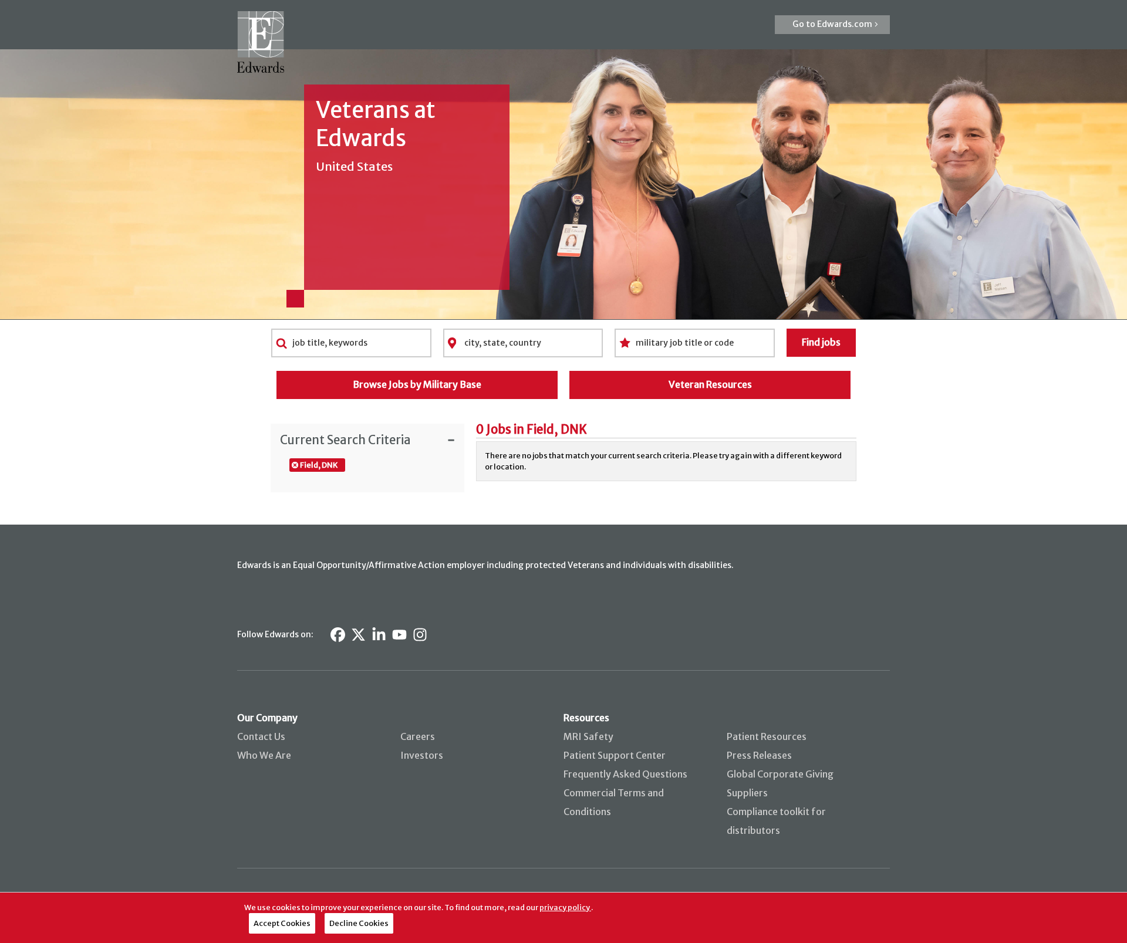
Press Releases (759, 755)
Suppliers (747, 793)
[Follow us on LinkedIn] (379, 634)
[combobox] (351, 343)
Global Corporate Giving (780, 774)
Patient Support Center (615, 755)
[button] (832, 24)
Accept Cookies (282, 923)
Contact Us (261, 736)
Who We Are (264, 755)
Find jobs (821, 342)
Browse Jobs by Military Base (417, 384)
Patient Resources (767, 736)
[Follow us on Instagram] (420, 634)
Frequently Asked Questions (625, 774)
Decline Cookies (359, 923)
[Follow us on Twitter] (358, 634)
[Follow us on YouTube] (399, 634)
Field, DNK (319, 464)
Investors (421, 755)
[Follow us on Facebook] (337, 634)
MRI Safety (588, 736)
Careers (417, 736)
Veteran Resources (710, 384)
